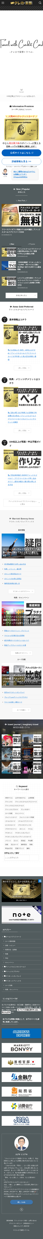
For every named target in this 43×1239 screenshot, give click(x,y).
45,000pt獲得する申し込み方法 (15, 564)
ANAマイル (9, 798)
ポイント (22, 829)
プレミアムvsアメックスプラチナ (16, 697)
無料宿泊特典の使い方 (12, 583)
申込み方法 (8, 848)
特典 (31, 844)
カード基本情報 (10, 941)
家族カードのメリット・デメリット (16, 631)
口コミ (16, 840)
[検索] (35, 858)
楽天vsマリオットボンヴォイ (14, 692)
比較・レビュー (10, 945)
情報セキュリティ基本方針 (21, 1226)
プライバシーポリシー (15, 1223)
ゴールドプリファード (25, 821)
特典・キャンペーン (11, 989)
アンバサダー (25, 809)
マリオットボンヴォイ (22, 833)
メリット (8, 840)
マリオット (8, 833)
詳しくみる (21, 1202)
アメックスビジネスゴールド (14, 805)
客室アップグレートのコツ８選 (15, 645)
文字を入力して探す (11, 853)
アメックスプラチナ (11, 809)
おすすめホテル (20, 798)
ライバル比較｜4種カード (13, 702)
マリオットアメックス (13, 981)
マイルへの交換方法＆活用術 (14, 635)
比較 (6, 844)
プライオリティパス (24, 825)
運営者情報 (9, 1220)
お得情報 (31, 798)
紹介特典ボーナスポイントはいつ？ (16, 640)
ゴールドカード (10, 821)
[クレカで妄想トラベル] (21, 3)
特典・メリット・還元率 (12, 569)
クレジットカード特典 (27, 817)
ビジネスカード (10, 825)
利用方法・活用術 (11, 949)
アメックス (8, 802)
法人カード (14, 844)
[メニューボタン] (3, 3)
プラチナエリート (11, 829)
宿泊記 (23, 840)
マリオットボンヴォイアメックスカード (18, 837)
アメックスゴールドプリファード (26, 802)
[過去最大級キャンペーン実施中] (21, 8)
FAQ (6, 958)
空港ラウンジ (19, 848)
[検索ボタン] (40, 3)
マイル (30, 829)
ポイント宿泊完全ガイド (12, 574)
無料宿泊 (24, 844)
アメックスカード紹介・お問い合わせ (25, 1220)
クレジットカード (11, 817)
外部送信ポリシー (28, 1223)
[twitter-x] (21, 1209)
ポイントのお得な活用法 (12, 579)
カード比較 (8, 813)
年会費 (30, 840)
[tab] (12, 244)
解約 (28, 848)
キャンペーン (19, 813)
